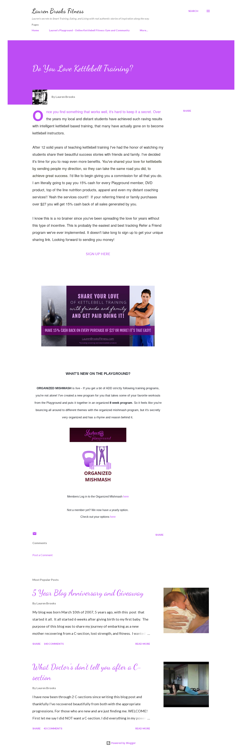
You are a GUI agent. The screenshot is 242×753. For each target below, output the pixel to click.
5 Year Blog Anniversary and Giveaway (87, 592)
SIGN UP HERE (98, 254)
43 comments (53, 728)
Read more (142, 643)
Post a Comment (42, 555)
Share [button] (187, 110)
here (126, 496)
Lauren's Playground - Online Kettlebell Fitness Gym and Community (89, 30)
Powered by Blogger (123, 743)
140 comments (54, 643)
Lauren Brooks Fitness (58, 11)
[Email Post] (34, 534)
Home (35, 30)
